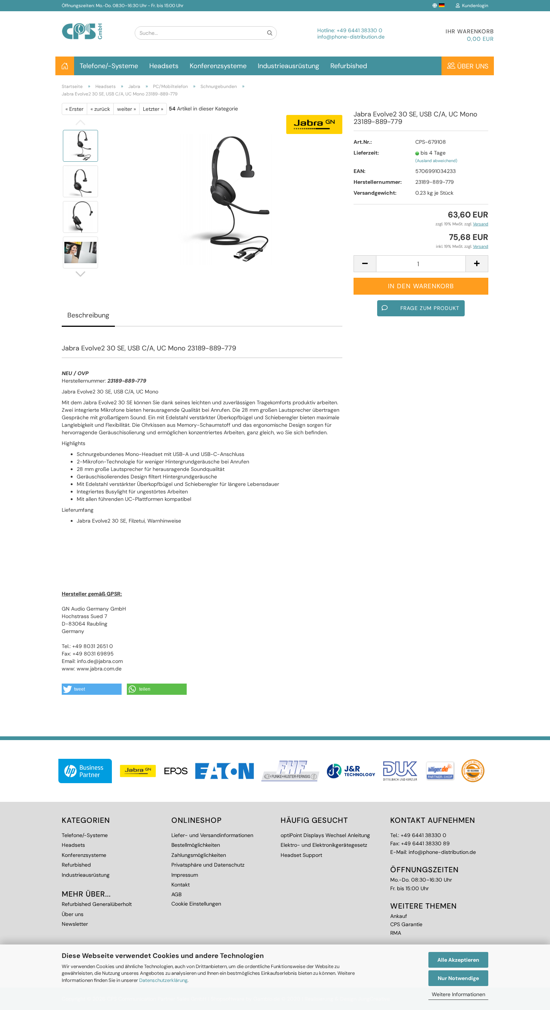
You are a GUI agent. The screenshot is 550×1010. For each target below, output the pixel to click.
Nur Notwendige (458, 978)
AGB (176, 894)
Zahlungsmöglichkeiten (198, 855)
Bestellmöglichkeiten (195, 845)
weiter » (126, 109)
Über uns (471, 66)
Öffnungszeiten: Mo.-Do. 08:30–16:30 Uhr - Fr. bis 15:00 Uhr (122, 6)
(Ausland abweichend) (436, 160)
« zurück (100, 109)
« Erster (74, 109)
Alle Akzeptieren (458, 959)
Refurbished (348, 65)
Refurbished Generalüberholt (97, 904)
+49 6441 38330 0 (359, 30)
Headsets (163, 65)
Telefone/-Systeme (109, 65)
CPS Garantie (406, 924)
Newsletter (75, 924)
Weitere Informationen (458, 994)
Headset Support (301, 855)
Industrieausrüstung (288, 65)
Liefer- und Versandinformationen (212, 835)
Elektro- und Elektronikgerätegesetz (324, 845)
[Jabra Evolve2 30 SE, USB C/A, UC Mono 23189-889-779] (223, 198)
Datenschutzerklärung (163, 980)
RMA (395, 933)
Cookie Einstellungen (196, 903)
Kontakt (180, 884)
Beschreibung (88, 315)
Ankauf (398, 916)
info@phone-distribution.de (351, 36)
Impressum (184, 874)
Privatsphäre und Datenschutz (207, 864)
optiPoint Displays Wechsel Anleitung (325, 835)
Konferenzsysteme (218, 65)
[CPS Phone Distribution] (92, 25)
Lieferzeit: (366, 152)
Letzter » (153, 109)
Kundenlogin (474, 6)
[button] (92, 689)
